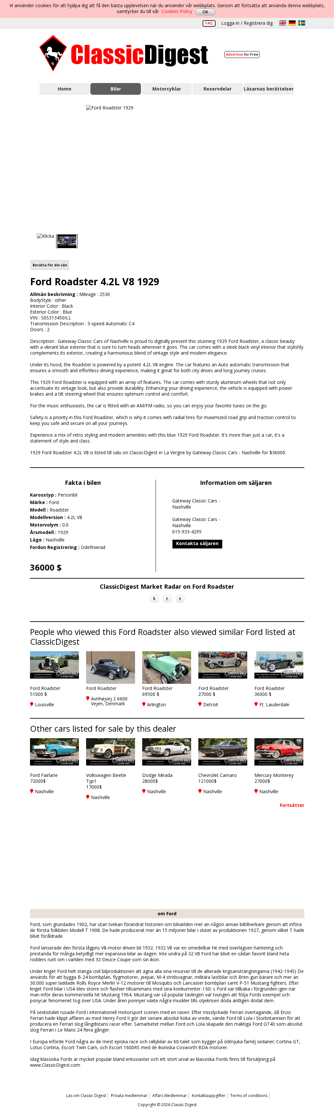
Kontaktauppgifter (208, 1095)
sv (301, 23)
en (282, 23)
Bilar (116, 89)
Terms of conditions (248, 1095)
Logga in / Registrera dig (247, 23)
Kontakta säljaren (197, 543)
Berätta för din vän (50, 265)
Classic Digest (123, 53)
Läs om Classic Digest (86, 1095)
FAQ (209, 23)
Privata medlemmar (129, 1095)
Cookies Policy (176, 11)
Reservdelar (218, 89)
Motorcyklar (166, 89)
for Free (242, 54)
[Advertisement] (254, 163)
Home (64, 89)
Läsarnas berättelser (269, 89)
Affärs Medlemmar (169, 1095)
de (292, 23)
